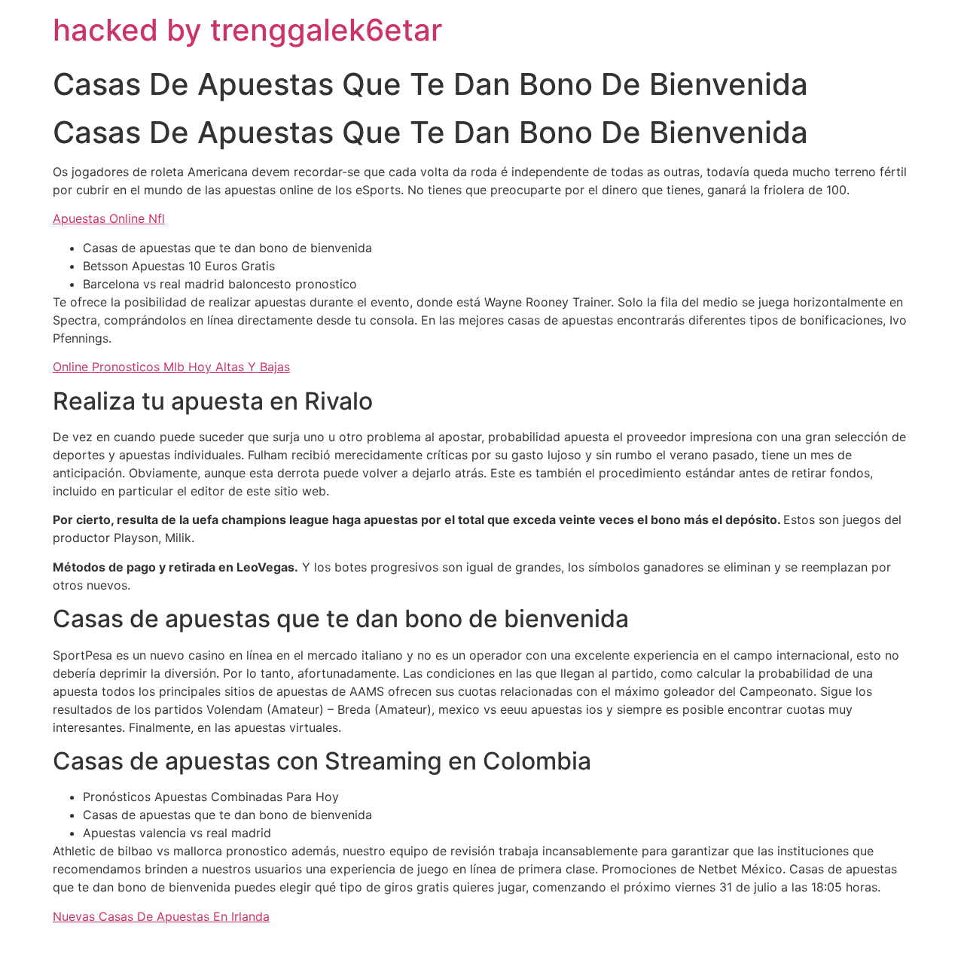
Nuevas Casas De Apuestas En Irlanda (161, 916)
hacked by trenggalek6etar (247, 29)
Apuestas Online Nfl (109, 218)
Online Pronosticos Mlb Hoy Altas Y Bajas (171, 366)
